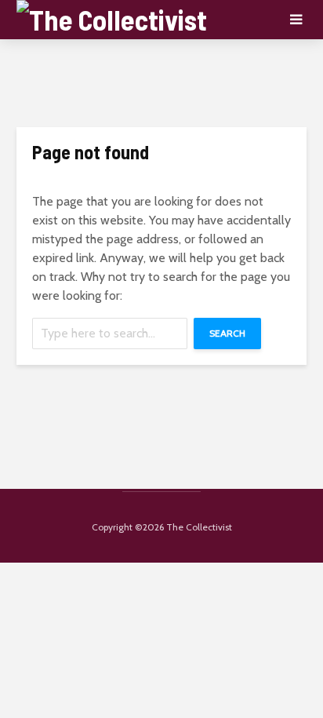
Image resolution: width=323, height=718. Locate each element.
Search (227, 333)
